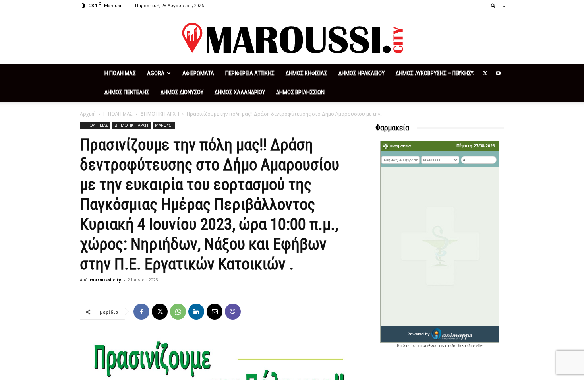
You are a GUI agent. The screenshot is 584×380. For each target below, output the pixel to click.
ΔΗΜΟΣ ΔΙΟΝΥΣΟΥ (182, 92)
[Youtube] (498, 73)
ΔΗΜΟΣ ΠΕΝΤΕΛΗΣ (126, 92)
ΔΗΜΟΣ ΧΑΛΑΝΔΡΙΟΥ (240, 92)
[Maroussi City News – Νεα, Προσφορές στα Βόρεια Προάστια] (292, 38)
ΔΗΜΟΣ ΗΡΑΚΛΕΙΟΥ (361, 73)
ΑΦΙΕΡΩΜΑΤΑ (198, 73)
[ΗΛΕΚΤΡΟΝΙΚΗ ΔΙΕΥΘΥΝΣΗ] (214, 312)
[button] (495, 5)
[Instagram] (472, 73)
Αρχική (88, 114)
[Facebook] (459, 73)
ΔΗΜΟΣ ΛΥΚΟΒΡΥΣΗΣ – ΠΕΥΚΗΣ (433, 73)
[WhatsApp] (178, 312)
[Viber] (233, 312)
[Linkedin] (196, 312)
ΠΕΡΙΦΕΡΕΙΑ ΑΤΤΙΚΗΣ (250, 73)
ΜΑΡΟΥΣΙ (163, 125)
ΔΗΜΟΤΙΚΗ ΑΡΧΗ (159, 114)
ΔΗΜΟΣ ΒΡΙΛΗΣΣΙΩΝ (300, 92)
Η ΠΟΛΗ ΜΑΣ (120, 73)
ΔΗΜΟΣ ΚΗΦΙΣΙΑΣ (306, 73)
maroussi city (105, 280)
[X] (485, 73)
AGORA (155, 73)
